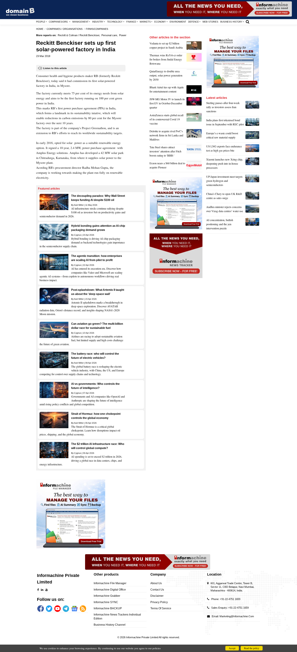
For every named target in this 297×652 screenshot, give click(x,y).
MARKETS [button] (145, 21)
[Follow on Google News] (74, 608)
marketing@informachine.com (236, 616)
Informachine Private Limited (142, 637)
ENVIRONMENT (178, 21)
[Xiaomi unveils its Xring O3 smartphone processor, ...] (252, 164)
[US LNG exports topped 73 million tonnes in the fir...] (252, 149)
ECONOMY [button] (160, 21)
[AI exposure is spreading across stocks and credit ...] (252, 225)
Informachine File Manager (110, 583)
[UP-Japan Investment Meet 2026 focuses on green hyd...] (252, 182)
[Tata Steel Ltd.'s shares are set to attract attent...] (194, 152)
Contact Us (157, 589)
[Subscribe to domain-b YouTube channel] (57, 608)
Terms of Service (160, 608)
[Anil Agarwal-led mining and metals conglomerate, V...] (194, 46)
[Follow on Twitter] (49, 608)
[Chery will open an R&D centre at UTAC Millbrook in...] (252, 197)
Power (122, 35)
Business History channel (109, 624)
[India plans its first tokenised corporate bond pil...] (252, 123)
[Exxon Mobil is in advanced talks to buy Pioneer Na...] (194, 166)
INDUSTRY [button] (97, 21)
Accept (232, 648)
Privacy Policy (159, 602)
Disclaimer (156, 595)
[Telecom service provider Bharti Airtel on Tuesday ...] (194, 90)
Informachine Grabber (107, 595)
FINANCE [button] (131, 21)
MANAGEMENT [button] (80, 21)
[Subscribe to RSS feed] (83, 608)
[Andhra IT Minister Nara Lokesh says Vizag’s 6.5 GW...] (252, 210)
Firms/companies (97, 29)
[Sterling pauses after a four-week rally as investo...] (252, 108)
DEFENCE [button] (193, 21)
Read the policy (251, 648)
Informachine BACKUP (108, 608)
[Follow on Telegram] (66, 608)
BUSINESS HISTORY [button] (231, 21)
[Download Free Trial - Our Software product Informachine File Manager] (90, 513)
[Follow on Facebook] (40, 608)
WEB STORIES (210, 21)
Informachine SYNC (106, 602)
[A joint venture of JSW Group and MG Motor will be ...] (194, 104)
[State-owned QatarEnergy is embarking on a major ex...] (194, 76)
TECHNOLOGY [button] (115, 21)
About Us (156, 583)
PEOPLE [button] (40, 21)
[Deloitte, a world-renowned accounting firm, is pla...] (194, 136)
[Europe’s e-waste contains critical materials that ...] (252, 136)
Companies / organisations (64, 29)
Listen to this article (55, 68)
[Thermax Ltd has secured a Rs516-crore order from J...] (194, 60)
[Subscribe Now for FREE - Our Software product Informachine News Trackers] (229, 9)
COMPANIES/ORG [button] (59, 21)
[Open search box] (247, 21)
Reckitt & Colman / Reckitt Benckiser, (79, 35)
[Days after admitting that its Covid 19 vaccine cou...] (194, 120)
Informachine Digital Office (110, 589)
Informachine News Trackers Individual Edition (117, 616)
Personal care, (109, 35)
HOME (39, 29)
